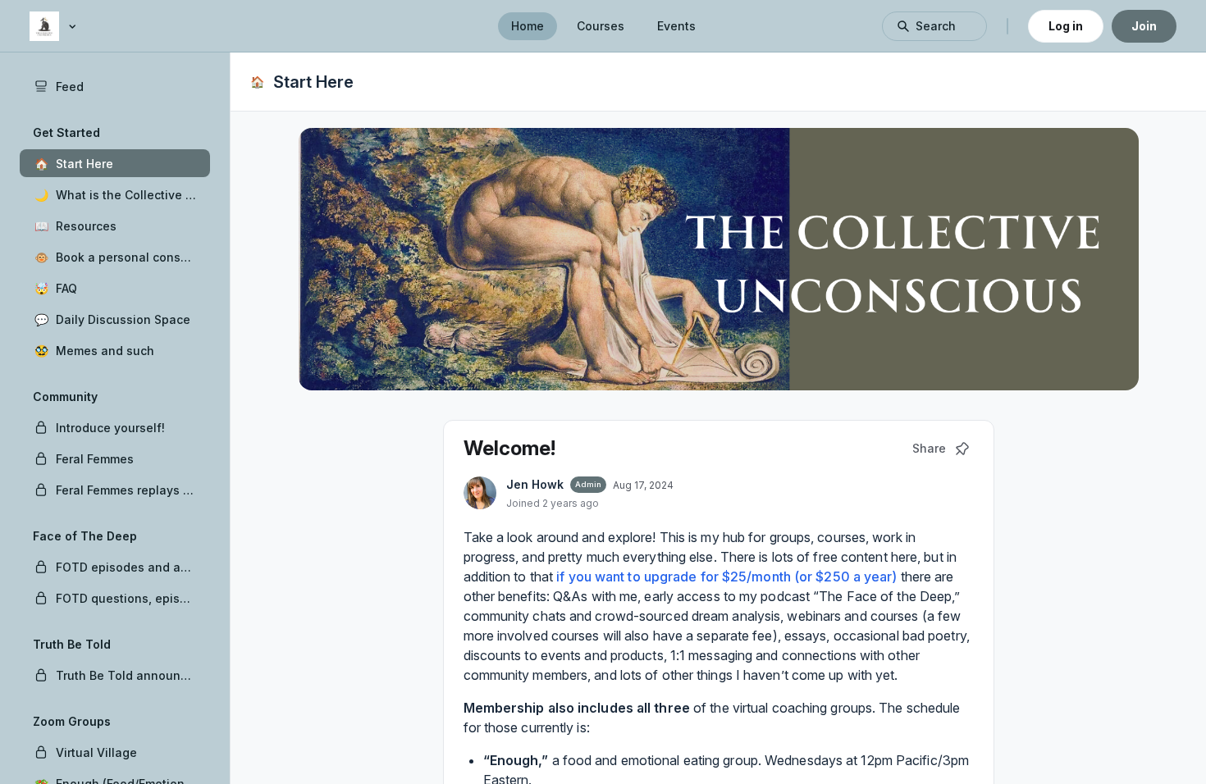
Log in (1065, 26)
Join (1144, 26)
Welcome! (509, 448)
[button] (115, 163)
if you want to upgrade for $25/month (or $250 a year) (726, 576)
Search (936, 26)
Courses (600, 26)
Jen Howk (535, 484)
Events (676, 26)
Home (527, 26)
